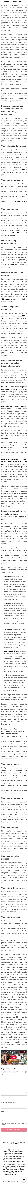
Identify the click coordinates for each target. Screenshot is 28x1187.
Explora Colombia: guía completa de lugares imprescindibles (13, 1156)
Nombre (4, 1094)
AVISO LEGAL (14, 1143)
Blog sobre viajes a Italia (13, 1)
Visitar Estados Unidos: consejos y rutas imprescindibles (12, 1159)
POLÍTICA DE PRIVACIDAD (17, 1142)
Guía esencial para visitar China (12, 1166)
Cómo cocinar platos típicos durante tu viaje (13, 1151)
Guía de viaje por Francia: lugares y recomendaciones (14, 1168)
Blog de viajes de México (10, 1150)
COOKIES (6, 1142)
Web (2, 1111)
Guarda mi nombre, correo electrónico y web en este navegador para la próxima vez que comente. (14, 1123)
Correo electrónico (8, 1102)
